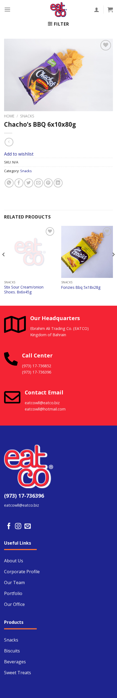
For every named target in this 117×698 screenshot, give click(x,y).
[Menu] (7, 9)
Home (9, 116)
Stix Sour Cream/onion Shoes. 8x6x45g (24, 289)
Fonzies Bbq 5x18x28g (80, 287)
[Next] (113, 265)
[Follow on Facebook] (9, 526)
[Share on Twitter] (28, 182)
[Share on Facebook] (18, 182)
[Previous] (4, 265)
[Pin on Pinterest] (48, 182)
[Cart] (110, 10)
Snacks (27, 116)
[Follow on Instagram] (18, 526)
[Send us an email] (27, 526)
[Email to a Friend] (38, 182)
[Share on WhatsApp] (9, 182)
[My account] (96, 10)
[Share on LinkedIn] (58, 182)
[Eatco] (58, 9)
